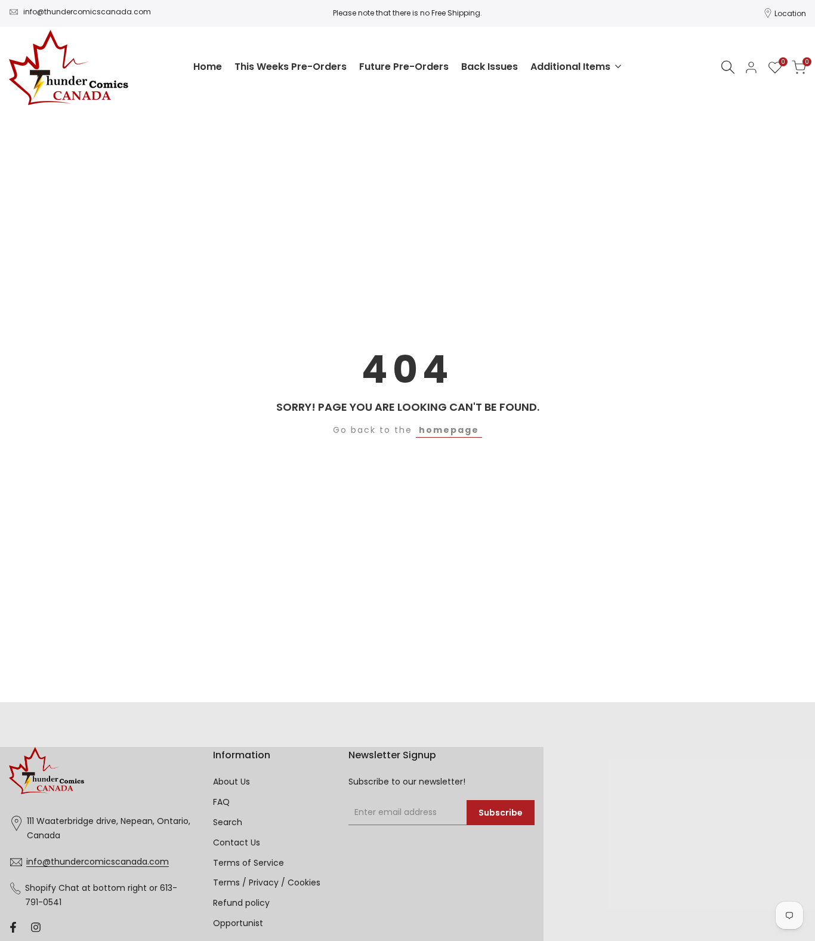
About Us (231, 782)
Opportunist (238, 923)
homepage (449, 430)
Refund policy (241, 903)
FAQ (221, 802)
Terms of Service (248, 863)
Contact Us (236, 842)
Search (227, 822)
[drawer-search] (727, 67)
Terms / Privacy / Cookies (266, 882)
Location (790, 13)
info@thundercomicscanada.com (87, 12)
